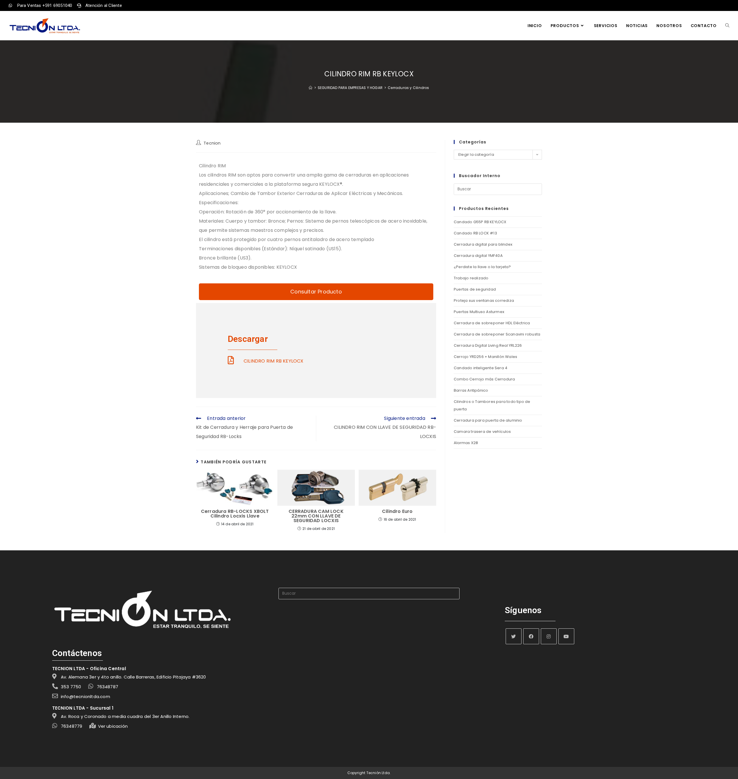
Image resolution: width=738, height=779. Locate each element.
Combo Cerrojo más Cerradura (484, 379)
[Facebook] (531, 636)
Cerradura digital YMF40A (478, 255)
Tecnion (212, 143)
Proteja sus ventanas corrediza (484, 300)
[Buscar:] (498, 189)
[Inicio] (310, 87)
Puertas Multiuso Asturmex (479, 311)
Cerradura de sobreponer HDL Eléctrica (492, 323)
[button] (316, 291)
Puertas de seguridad (475, 289)
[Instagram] (549, 636)
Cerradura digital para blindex (483, 244)
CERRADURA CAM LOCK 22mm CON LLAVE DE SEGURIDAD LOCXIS (316, 516)
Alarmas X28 (466, 443)
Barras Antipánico (471, 390)
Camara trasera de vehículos (482, 431)
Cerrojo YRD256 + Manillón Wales (485, 356)
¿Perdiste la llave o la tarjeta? (482, 267)
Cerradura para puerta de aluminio (488, 420)
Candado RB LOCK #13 (475, 233)
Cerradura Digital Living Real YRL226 (488, 345)
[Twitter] (514, 636)
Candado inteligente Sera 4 (480, 368)
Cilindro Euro (397, 511)
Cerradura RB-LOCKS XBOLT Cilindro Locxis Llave (235, 513)
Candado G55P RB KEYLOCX (480, 222)
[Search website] (727, 25)
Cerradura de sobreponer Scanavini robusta (497, 334)
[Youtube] (566, 636)
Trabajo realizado (471, 278)
